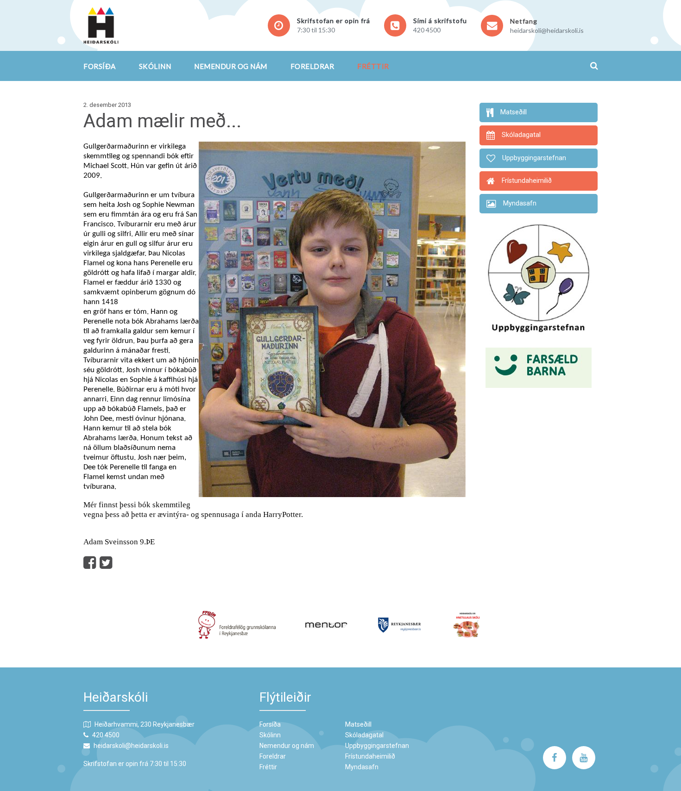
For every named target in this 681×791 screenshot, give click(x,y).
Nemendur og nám (230, 66)
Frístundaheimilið (370, 756)
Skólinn (155, 66)
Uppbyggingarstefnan (377, 745)
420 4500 (427, 30)
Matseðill (358, 724)
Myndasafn (361, 767)
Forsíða (99, 66)
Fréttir (373, 66)
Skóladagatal (364, 735)
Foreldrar (312, 66)
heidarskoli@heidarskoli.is (547, 30)
